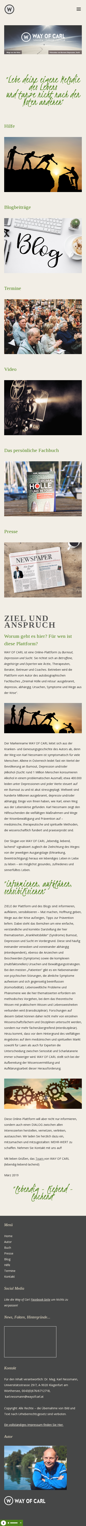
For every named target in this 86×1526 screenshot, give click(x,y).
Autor (8, 1242)
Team (39, 1159)
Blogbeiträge (17, 207)
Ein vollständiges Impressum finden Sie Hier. (33, 1425)
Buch (7, 1248)
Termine (12, 288)
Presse (8, 1253)
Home (8, 1236)
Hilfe (9, 126)
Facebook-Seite (40, 1299)
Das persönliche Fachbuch (31, 450)
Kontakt (9, 1276)
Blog (7, 1259)
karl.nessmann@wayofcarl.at (24, 1397)
